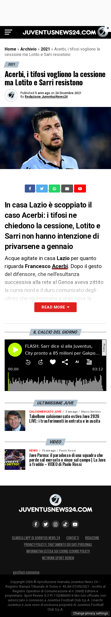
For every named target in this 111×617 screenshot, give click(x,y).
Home (10, 49)
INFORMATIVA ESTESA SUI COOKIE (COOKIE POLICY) (58, 551)
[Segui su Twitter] (46, 524)
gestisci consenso (26, 572)
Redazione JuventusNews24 (46, 96)
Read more (53, 307)
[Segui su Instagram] (55, 524)
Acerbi (60, 266)
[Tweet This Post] (42, 189)
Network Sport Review (58, 557)
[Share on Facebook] (30, 189)
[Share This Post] (55, 189)
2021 (45, 49)
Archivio (28, 49)
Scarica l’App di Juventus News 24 (36, 537)
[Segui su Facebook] (36, 524)
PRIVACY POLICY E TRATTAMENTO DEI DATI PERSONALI (58, 544)
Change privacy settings (90, 613)
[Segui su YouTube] (75, 524)
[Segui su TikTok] (65, 524)
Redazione (92, 537)
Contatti (72, 537)
